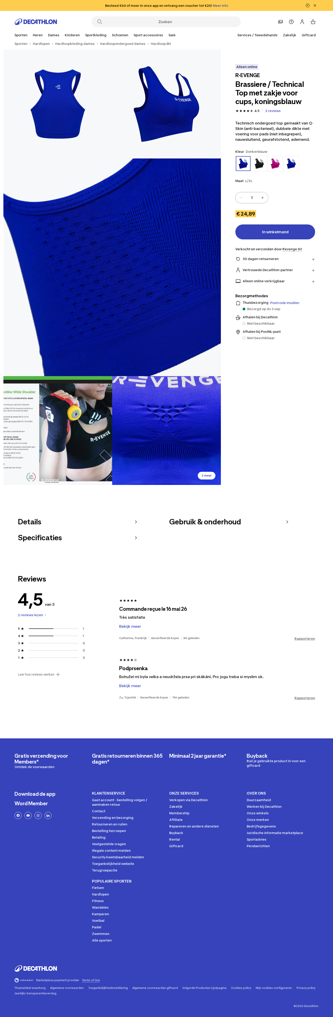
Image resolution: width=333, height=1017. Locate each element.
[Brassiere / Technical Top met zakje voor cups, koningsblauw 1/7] (166, 104)
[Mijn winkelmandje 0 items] (313, 21)
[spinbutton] (251, 197)
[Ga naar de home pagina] (35, 22)
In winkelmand (275, 232)
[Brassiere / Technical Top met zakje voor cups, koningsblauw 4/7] (57, 430)
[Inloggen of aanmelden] (302, 21)
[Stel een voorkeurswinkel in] (280, 21)
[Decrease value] (240, 197)
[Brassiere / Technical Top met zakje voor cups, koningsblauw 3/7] (112, 267)
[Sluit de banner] (315, 5)
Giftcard (309, 35)
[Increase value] (262, 197)
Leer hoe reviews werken (36, 674)
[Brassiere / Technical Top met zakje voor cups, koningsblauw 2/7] (57, 104)
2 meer (207, 475)
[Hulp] (291, 21)
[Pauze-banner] (307, 5)
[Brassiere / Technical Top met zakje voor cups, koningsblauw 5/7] (166, 430)
